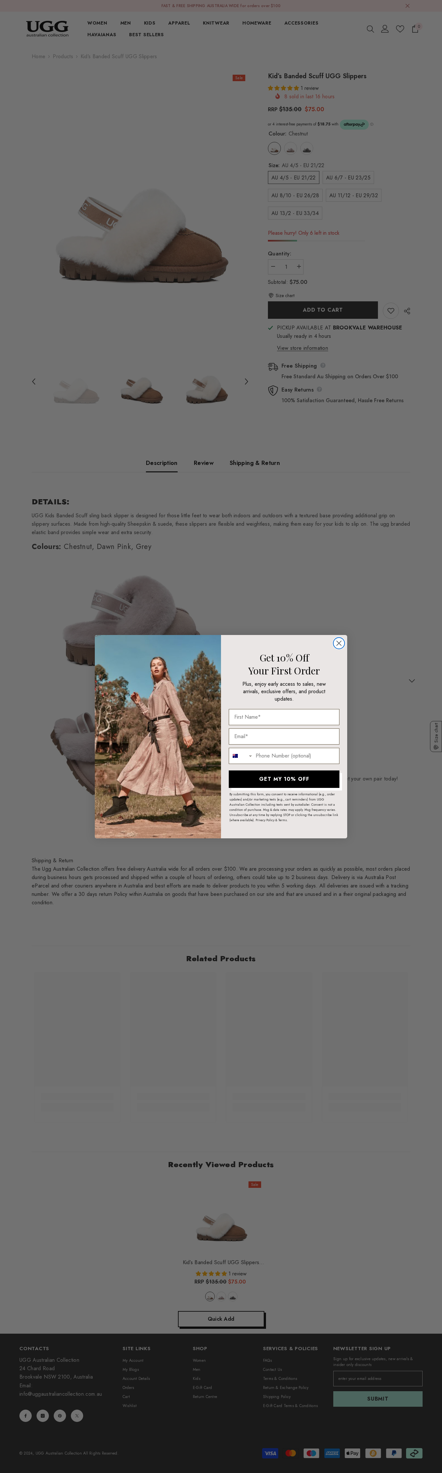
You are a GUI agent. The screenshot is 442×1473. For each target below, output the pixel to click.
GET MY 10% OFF (284, 779)
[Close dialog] (339, 643)
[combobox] (240, 756)
